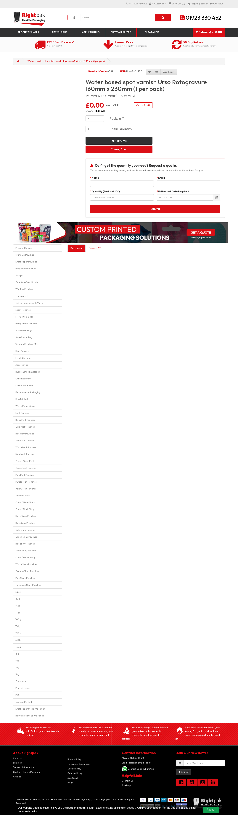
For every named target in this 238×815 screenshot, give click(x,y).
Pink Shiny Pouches (25, 578)
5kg (17, 660)
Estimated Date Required (173, 191)
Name (95, 177)
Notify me (120, 140)
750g (18, 646)
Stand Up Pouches (24, 254)
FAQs (70, 782)
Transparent (21, 296)
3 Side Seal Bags (23, 330)
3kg (17, 674)
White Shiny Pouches (26, 564)
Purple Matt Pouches (26, 481)
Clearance (152, 32)
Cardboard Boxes (24, 385)
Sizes (18, 591)
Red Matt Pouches (24, 433)
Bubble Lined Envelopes (27, 371)
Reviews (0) (95, 248)
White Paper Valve (25, 406)
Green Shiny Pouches (26, 536)
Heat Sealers (22, 351)
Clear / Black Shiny (24, 509)
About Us (17, 758)
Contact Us (127, 780)
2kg (17, 667)
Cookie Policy (74, 768)
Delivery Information (24, 767)
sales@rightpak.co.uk (136, 762)
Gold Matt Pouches (25, 426)
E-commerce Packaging (28, 392)
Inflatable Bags (23, 358)
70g (17, 612)
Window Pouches (24, 289)
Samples (17, 762)
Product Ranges (28, 32)
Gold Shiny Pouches (25, 530)
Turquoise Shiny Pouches (28, 585)
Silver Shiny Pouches (25, 550)
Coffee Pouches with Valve (29, 303)
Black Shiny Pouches (25, 516)
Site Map (126, 785)
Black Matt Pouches (25, 419)
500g (18, 640)
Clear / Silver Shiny (25, 502)
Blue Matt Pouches (24, 454)
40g (17, 598)
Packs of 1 (117, 118)
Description (76, 248)
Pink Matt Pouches (24, 474)
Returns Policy (74, 773)
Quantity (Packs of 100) (106, 191)
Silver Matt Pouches (25, 440)
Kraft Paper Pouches (26, 261)
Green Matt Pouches (25, 468)
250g (18, 633)
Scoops (19, 275)
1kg (17, 653)
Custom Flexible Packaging (27, 772)
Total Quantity (121, 129)
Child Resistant (23, 378)
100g (18, 619)
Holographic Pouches (26, 323)
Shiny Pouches (22, 495)
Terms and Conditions (78, 764)
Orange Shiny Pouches (27, 571)
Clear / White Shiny (25, 557)
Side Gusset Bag (23, 337)
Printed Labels (22, 688)
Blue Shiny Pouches (25, 523)
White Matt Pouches (25, 447)
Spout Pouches (23, 309)
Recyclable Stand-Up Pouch (29, 715)
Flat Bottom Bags (24, 316)
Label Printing (90, 32)
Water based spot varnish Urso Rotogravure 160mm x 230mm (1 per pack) (66, 61)
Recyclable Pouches (25, 268)
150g (17, 626)
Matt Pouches (22, 413)
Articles (17, 776)
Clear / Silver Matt (24, 461)
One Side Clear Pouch (26, 282)
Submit (155, 209)
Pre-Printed (21, 399)
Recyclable (59, 32)
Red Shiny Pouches (25, 543)
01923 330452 (133, 758)
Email (161, 177)
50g (17, 605)
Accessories (21, 364)
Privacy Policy (74, 759)
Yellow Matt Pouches (25, 488)
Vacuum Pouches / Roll (27, 344)
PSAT (17, 695)
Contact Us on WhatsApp (141, 768)
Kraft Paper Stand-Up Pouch (30, 708)
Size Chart (72, 778)
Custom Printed (121, 32)
